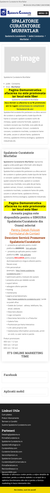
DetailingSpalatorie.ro (11, 434)
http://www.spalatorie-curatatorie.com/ (21, 272)
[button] (43, 13)
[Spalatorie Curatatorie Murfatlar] (25, 59)
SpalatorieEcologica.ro (11, 445)
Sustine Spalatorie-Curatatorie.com (16, 425)
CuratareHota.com (9, 448)
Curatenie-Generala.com (12, 451)
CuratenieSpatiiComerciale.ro (14, 462)
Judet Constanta (36, 36)
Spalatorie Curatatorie (15, 36)
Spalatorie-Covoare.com (12, 458)
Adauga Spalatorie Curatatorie (37, 5)
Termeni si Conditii (9, 421)
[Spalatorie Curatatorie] (16, 12)
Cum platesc (7, 414)
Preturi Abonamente (10, 418)
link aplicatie (31, 248)
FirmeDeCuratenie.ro (10, 438)
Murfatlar (24, 39)
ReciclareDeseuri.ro (10, 469)
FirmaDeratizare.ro (10, 465)
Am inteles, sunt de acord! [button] (25, 490)
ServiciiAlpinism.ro (9, 455)
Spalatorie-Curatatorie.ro (12, 441)
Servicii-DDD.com (9, 472)
